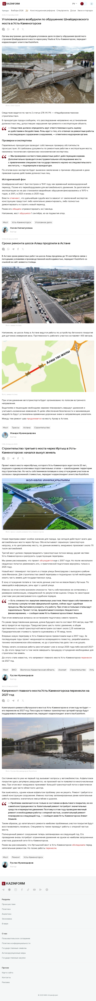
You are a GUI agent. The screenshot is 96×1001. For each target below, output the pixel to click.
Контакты (6, 977)
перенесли (86, 657)
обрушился (25, 213)
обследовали (78, 845)
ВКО (14, 670)
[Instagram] (3, 29)
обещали (16, 209)
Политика (6, 909)
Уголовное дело (43, 222)
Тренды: (5, 11)
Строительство (42, 427)
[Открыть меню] (92, 4)
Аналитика (6, 914)
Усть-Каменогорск (21, 222)
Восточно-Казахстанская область (37, 670)
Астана (26, 427)
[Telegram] (13, 29)
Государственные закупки (14, 958)
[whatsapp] (8, 29)
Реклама (6, 982)
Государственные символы (14, 948)
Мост (5, 222)
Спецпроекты (62, 10)
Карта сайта (7, 972)
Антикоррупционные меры (14, 953)
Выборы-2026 (17, 10)
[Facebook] (18, 29)
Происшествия (8, 904)
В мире (5, 923)
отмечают (14, 198)
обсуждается (46, 560)
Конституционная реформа (42, 10)
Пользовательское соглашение (16, 938)
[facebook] (22, 889)
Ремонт (16, 857)
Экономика (7, 919)
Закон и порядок (85, 10)
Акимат (62, 670)
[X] (22, 29)
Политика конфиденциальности (16, 943)
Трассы (15, 427)
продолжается (34, 418)
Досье (73, 10)
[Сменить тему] (83, 4)
